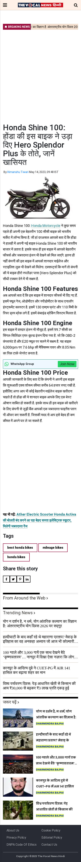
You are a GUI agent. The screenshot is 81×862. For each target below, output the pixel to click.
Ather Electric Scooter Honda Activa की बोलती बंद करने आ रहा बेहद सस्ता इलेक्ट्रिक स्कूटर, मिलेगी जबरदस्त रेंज (39, 520)
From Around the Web (24, 598)
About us (12, 830)
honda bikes (16, 557)
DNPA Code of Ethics (21, 844)
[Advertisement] (40, 74)
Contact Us (49, 844)
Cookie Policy (50, 830)
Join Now (67, 364)
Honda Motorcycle (45, 226)
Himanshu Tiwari (18, 172)
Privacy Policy (16, 837)
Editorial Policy (51, 837)
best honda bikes (20, 547)
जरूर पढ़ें (10, 702)
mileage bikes (53, 547)
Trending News (18, 612)
